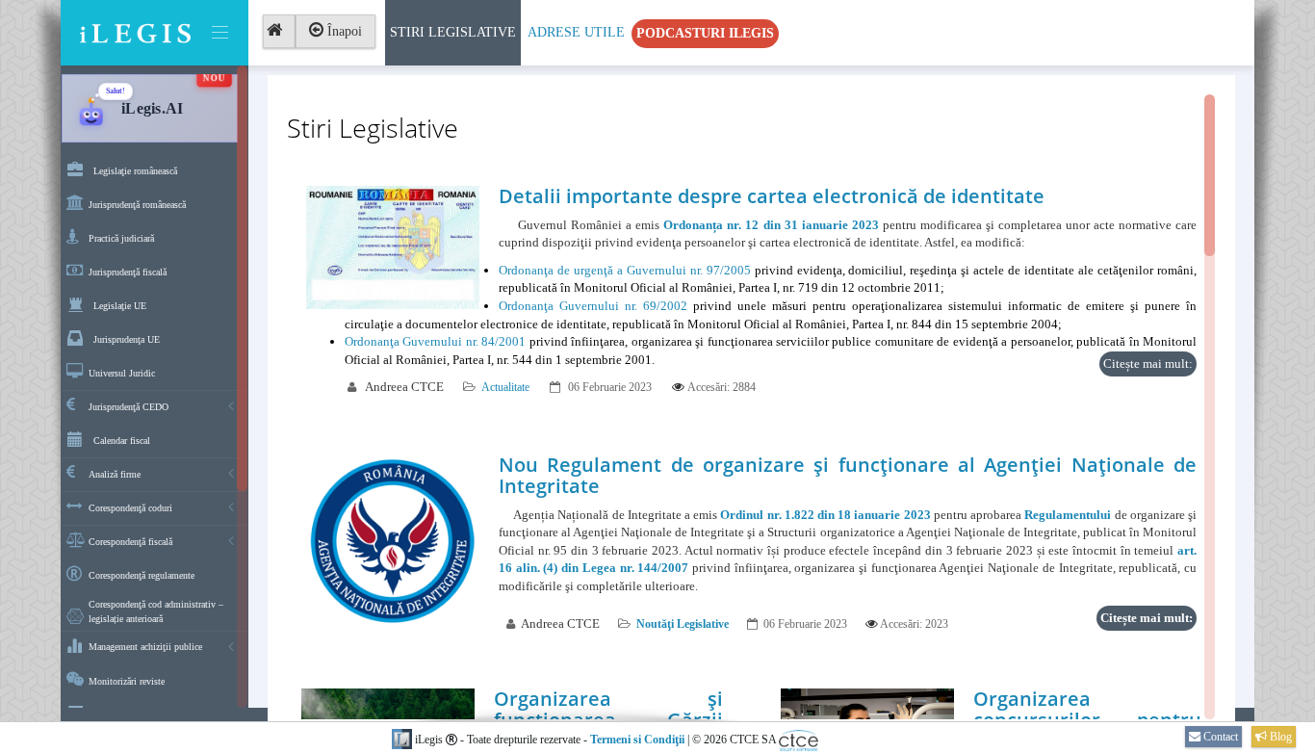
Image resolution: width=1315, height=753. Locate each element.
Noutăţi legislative (682, 624)
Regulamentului (1067, 514)
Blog (1279, 736)
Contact (1219, 736)
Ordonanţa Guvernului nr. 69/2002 (593, 306)
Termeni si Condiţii (637, 739)
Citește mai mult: (1148, 363)
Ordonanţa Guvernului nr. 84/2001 (435, 341)
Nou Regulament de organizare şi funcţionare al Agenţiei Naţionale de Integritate (848, 475)
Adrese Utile (576, 32)
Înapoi (342, 31)
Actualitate (505, 387)
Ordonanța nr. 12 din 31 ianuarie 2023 (770, 225)
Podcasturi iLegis (705, 33)
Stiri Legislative (453, 32)
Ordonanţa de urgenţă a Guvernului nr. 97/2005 (625, 270)
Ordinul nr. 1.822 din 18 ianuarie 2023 (825, 514)
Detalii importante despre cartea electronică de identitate (771, 196)
